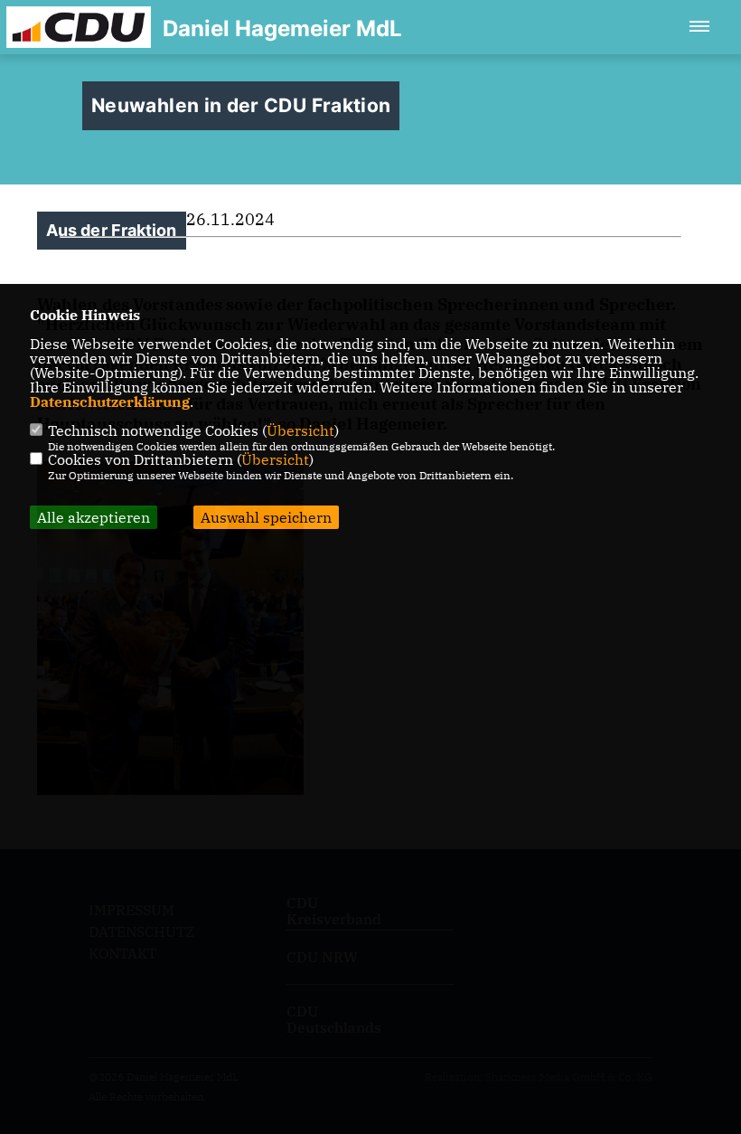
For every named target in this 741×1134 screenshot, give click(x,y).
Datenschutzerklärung (110, 401)
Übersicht (300, 430)
